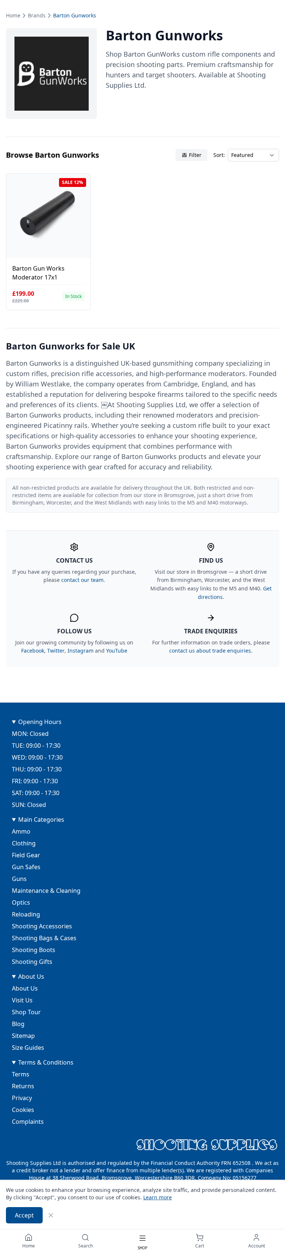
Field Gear (26, 855)
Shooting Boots (33, 950)
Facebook (32, 650)
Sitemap (23, 1036)
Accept (24, 1215)
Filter (195, 154)
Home (13, 15)
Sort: (219, 154)
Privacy (22, 1098)
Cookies (23, 1110)
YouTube (116, 650)
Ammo (21, 831)
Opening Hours (40, 722)
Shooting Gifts (32, 962)
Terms (20, 1074)
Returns (23, 1086)
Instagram (81, 650)
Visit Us (22, 1000)
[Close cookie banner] (51, 1215)
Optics (21, 902)
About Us (31, 976)
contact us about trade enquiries (210, 650)
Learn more (157, 1197)
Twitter (56, 650)
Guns (19, 879)
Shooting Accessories (42, 926)
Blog (18, 1024)
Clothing (24, 843)
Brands (37, 15)
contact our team (82, 579)
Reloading (26, 914)
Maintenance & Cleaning (46, 891)
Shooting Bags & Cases (44, 938)
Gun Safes (26, 867)
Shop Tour (26, 1012)
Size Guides (28, 1047)
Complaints (28, 1122)
